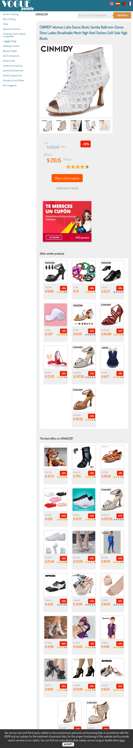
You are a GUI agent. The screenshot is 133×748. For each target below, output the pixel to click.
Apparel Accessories (11, 28)
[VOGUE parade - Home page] (18, 10)
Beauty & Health (10, 50)
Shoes (5, 23)
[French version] (130, 4)
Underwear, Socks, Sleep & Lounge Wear (14, 35)
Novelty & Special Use (12, 75)
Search (122, 15)
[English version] (112, 4)
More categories (10, 85)
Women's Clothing (10, 14)
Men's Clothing (9, 19)
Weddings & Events (11, 45)
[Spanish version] (118, 4)
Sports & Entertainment (13, 70)
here (122, 740)
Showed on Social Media (13, 80)
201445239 (42, 14)
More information (67, 178)
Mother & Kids (9, 60)
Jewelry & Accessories (12, 65)
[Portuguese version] (124, 4)
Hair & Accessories (11, 55)
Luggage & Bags (9, 41)
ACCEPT (68, 744)
